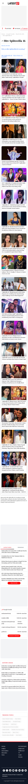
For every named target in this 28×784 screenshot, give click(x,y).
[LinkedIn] (19, 770)
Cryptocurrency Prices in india (10, 727)
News (3, 755)
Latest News (7, 547)
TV (19, 753)
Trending (21, 547)
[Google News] (22, 770)
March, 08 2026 (5, 45)
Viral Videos (5, 724)
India (3, 746)
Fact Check (17, 718)
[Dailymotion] (10, 770)
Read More (14, 583)
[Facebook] (4, 770)
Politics (4, 748)
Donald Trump (16, 721)
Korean (20, 757)
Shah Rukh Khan (6, 721)
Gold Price (13, 724)
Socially (17, 28)
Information (5, 750)
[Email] (25, 770)
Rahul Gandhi (5, 729)
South (20, 755)
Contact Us (19, 774)
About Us (4, 774)
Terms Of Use (11, 774)
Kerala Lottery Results (8, 735)
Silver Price (16, 732)
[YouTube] (13, 770)
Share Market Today (7, 718)
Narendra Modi (6, 732)
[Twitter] (7, 770)
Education (4, 753)
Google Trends (7, 609)
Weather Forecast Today (18, 729)
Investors (4, 776)
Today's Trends (14, 635)
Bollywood (21, 748)
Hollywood (21, 750)
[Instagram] (16, 770)
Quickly (8, 28)
